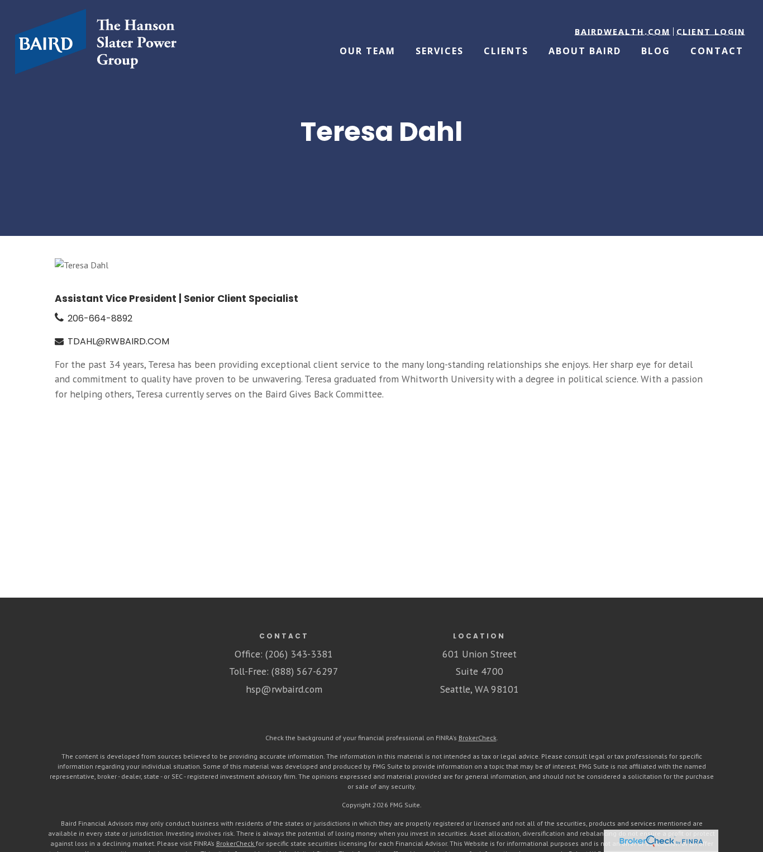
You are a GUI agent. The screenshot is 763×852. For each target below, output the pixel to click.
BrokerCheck (478, 737)
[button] (622, 31)
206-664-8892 (100, 318)
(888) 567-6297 (304, 671)
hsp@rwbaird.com (284, 689)
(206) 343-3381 (299, 653)
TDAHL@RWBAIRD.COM (118, 341)
